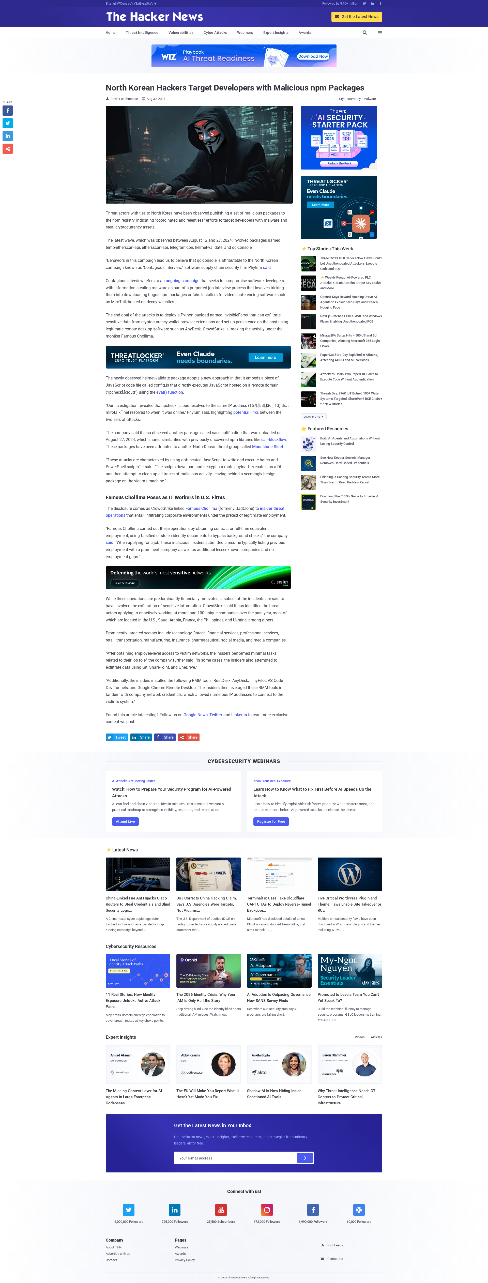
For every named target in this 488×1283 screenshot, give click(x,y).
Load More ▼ (314, 416)
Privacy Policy (185, 1260)
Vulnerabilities (181, 32)
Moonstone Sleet (267, 446)
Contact (111, 1260)
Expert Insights (276, 32)
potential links (246, 412)
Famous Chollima (201, 508)
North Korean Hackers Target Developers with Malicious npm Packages (235, 88)
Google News (196, 714)
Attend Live (125, 821)
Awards (305, 32)
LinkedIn (239, 714)
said (267, 267)
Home (111, 32)
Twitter (215, 714)
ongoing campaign (183, 280)
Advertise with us (118, 1254)
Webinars (245, 32)
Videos (360, 1037)
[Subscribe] (305, 1158)
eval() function (169, 392)
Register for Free (271, 821)
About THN (113, 1247)
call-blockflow (273, 439)
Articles (376, 1037)
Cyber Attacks (215, 32)
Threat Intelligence (142, 32)
